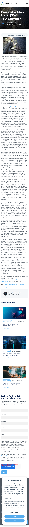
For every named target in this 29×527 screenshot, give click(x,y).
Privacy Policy (4, 455)
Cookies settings (14, 512)
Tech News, (21, 284)
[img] (22, 35)
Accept (14, 516)
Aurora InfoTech (11, 22)
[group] (14, 35)
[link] (9, 3)
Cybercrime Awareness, (11, 284)
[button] (3, 35)
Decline (14, 520)
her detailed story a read (17, 107)
